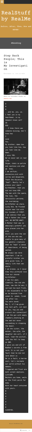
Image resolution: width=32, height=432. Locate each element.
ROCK (23, 73)
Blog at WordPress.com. (16, 423)
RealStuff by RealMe (16, 16)
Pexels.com (7, 98)
